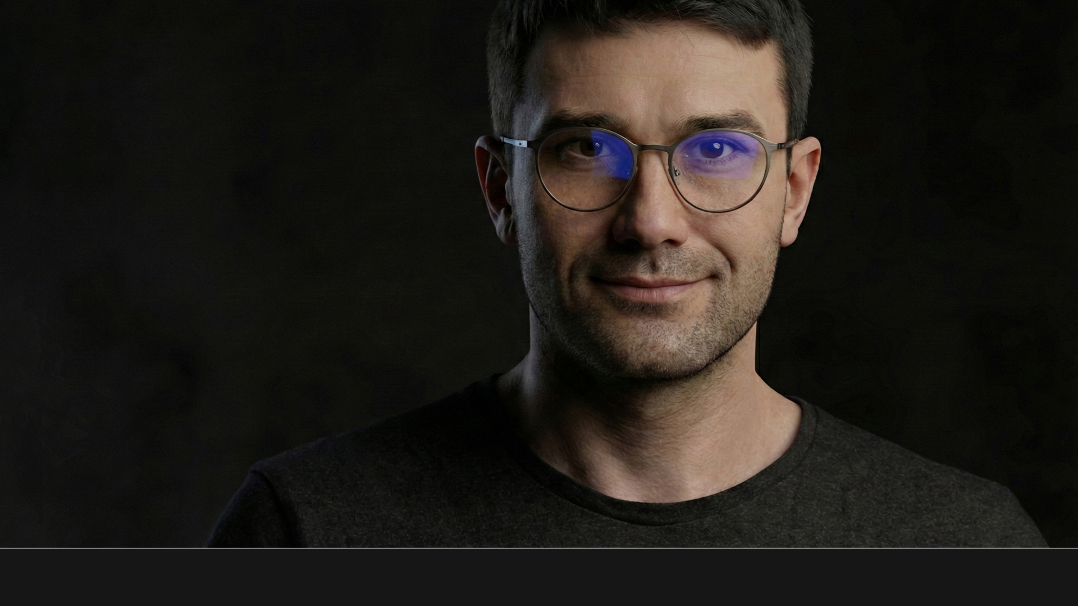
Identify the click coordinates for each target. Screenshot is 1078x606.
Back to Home (539, 302)
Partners (564, 15)
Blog (595, 15)
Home (385, 15)
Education (481, 15)
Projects (445, 15)
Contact (625, 15)
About (413, 15)
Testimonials (524, 15)
